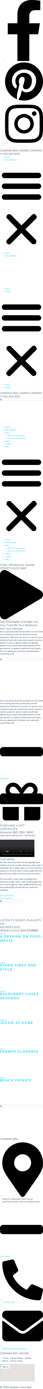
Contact (8, 291)
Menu (7, 433)
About (7, 157)
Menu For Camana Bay (16, 436)
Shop (7, 447)
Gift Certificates (11, 160)
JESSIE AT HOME (16, 1023)
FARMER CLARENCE (19, 1051)
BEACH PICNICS (15, 1080)
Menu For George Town (16, 438)
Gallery (7, 289)
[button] (21, 208)
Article (2, 934)
